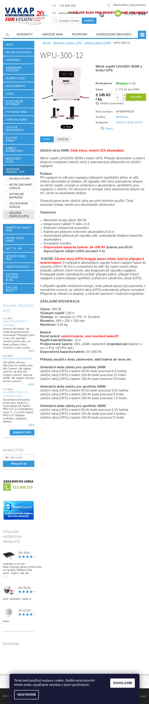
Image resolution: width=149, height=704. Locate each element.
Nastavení (26, 694)
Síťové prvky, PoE (16, 257)
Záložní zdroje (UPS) (19, 214)
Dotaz (109, 128)
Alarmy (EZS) (16, 78)
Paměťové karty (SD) (18, 229)
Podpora (79, 34)
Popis (47, 139)
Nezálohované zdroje (20, 186)
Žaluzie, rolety (12, 289)
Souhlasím (122, 683)
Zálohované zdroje (18, 205)
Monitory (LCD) (13, 160)
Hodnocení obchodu (113, 34)
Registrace (138, 5)
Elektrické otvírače (14, 103)
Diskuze (63, 139)
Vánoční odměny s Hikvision (15, 323)
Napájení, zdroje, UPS (15, 170)
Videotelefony (17, 266)
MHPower (122, 116)
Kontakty (25, 34)
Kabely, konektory (14, 149)
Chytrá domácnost (15, 129)
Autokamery (15, 85)
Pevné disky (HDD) (15, 239)
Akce (9, 44)
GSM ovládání (16, 119)
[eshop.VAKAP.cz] (27, 16)
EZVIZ (10, 93)
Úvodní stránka (7, 34)
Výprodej (13, 60)
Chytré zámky (11, 139)
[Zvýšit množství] (124, 95)
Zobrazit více (22, 432)
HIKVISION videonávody (18, 359)
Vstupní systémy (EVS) (12, 277)
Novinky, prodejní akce (18, 308)
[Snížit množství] (124, 99)
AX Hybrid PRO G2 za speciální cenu (15, 394)
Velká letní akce (19, 52)
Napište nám (52, 34)
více (31, 350)
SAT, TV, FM (14, 248)
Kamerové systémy (14, 69)
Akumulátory (19, 178)
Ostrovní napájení (16, 196)
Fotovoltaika (16, 111)
